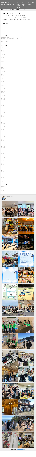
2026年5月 (3, 48)
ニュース (22, 2)
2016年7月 (3, 142)
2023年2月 (3, 77)
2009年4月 (3, 181)
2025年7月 (3, 57)
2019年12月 (3, 98)
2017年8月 (3, 129)
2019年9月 (3, 102)
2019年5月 (3, 106)
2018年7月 (3, 116)
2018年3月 (3, 119)
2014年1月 (3, 167)
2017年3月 (3, 133)
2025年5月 (3, 58)
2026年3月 (3, 50)
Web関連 (2, 189)
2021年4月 (3, 94)
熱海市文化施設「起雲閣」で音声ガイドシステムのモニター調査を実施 (11, 37)
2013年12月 (3, 168)
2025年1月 (3, 61)
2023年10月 (3, 72)
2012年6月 (3, 175)
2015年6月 (3, 151)
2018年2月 (3, 120)
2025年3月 (3, 60)
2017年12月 (3, 123)
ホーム (18, 2)
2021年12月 (3, 88)
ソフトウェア (29, 4)
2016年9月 (3, 139)
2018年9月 (3, 113)
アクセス (28, 5)
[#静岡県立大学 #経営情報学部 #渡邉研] (26, 275)
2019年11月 (3, 99)
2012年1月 (3, 180)
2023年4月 (3, 75)
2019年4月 (3, 108)
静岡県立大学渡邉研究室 (21, 15)
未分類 (2, 191)
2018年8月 (3, 115)
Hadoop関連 (3, 186)
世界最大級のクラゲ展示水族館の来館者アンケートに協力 (9, 38)
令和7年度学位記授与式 (4, 41)
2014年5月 (3, 164)
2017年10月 (3, 126)
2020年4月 (3, 96)
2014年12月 (3, 157)
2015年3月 (3, 154)
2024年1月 (3, 70)
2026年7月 (3, 47)
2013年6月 (3, 171)
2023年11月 (3, 71)
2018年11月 (3, 112)
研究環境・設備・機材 (21, 5)
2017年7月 (3, 130)
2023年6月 (3, 74)
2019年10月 (3, 101)
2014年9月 (3, 160)
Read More (5, 23)
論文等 (23, 4)
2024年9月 (3, 64)
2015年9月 (3, 149)
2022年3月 (3, 85)
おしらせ (27, 15)
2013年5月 (3, 173)
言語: (18, 7)
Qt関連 (2, 187)
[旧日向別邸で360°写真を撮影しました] (10, 374)
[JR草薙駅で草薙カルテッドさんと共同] (10, 341)
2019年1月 (3, 109)
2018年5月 (3, 118)
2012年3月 (3, 177)
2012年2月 (3, 178)
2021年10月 (3, 91)
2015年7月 (3, 150)
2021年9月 (3, 92)
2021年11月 (3, 89)
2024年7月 (3, 65)
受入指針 (32, 2)
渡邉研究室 (5, 2)
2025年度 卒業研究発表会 (5, 42)
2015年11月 (3, 147)
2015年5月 (3, 153)
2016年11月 (3, 136)
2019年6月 (3, 105)
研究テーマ (19, 4)
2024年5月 (3, 67)
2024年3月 (3, 68)
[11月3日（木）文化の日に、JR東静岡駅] (26, 358)
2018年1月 (3, 122)
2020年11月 (3, 95)
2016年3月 (3, 144)
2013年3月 (3, 174)
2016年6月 (3, 143)
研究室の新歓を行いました (11, 13)
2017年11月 (3, 125)
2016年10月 (3, 137)
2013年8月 (3, 170)
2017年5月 (3, 132)
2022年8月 (3, 82)
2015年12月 (3, 146)
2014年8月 (3, 161)
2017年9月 (3, 127)
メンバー (27, 2)
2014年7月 (3, 163)
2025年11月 (3, 53)
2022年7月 (3, 84)
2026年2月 (3, 51)
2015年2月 (3, 156)
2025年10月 (3, 54)
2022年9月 (3, 81)
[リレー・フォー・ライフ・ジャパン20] (10, 358)
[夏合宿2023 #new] (26, 308)
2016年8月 (3, 140)
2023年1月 (3, 78)
